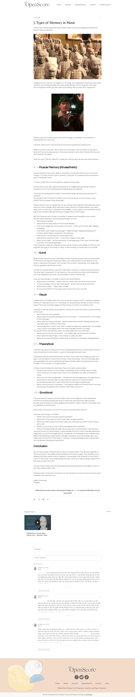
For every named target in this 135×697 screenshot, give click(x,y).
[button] (67, 112)
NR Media (89, 694)
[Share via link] (48, 499)
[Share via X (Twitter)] (39, 499)
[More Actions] (100, 568)
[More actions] (100, 17)
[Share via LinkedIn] (43, 499)
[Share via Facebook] (34, 499)
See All (109, 511)
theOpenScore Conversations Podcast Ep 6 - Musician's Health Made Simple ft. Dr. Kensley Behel (37, 534)
